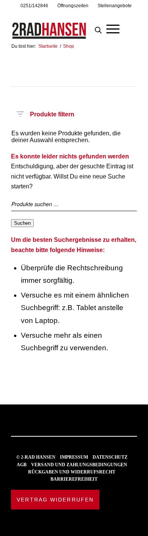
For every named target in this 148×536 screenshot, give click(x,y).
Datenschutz (110, 457)
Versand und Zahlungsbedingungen (79, 464)
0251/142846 (34, 5)
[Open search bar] (98, 28)
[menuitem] (34, 6)
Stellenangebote (115, 5)
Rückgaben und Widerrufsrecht (71, 472)
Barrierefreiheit (74, 479)
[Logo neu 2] (61, 26)
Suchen (22, 223)
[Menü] (112, 28)
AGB (22, 464)
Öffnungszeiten (72, 5)
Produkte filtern (52, 112)
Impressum (74, 457)
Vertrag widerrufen (55, 500)
